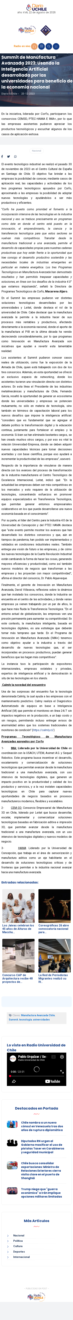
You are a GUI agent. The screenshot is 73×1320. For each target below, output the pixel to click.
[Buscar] (49, 46)
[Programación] (41, 46)
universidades (41, 1019)
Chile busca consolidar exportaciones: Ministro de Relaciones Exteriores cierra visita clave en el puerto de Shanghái (41, 1170)
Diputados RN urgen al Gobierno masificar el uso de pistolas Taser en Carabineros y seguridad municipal (42, 1146)
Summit (13, 1019)
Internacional (21, 1257)
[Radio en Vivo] (34, 46)
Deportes (19, 1251)
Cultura (18, 1246)
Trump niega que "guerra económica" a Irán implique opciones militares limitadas (41, 1192)
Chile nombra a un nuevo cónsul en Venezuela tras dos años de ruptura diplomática (42, 1126)
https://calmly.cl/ (43, 730)
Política (18, 1240)
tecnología (25, 1019)
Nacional (36, 150)
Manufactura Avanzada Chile (38, 1015)
